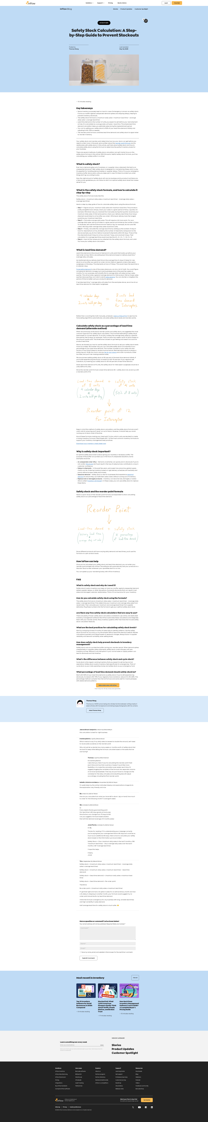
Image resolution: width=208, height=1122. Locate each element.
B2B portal (78, 1074)
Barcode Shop (140, 1088)
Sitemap (57, 1107)
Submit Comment (88, 958)
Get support (119, 1074)
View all (135, 977)
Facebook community (142, 1085)
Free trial (177, 3)
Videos (138, 1082)
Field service (78, 1085)
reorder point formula (123, 143)
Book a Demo (122, 3)
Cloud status (119, 1085)
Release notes (120, 1088)
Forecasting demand (83, 269)
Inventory (104, 23)
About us (98, 1071)
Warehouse (78, 1077)
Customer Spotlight (141, 9)
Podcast (138, 1080)
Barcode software (80, 1071)
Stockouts (89, 464)
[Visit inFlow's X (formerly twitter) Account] (133, 1107)
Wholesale (78, 1080)
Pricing (110, 3)
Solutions (89, 3)
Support (100, 3)
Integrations (58, 1082)
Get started (147, 1100)
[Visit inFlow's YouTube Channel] (139, 1107)
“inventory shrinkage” (94, 481)
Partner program (100, 1074)
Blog (137, 1074)
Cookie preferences (75, 1107)
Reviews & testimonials (101, 1080)
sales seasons (110, 277)
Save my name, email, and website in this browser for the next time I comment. (107, 952)
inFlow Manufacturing (61, 1074)
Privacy (65, 1107)
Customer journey (121, 1080)
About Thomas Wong (95, 710)
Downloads (139, 1071)
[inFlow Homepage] (30, 4)
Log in (166, 3)
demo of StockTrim (120, 316)
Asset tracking (79, 1082)
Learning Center (120, 1071)
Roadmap (118, 1082)
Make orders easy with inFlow (108, 685)
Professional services (121, 1077)
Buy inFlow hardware (61, 1085)
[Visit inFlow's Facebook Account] (146, 1107)
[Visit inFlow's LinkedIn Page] (152, 1107)
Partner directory (100, 1077)
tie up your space (110, 352)
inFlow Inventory (60, 1071)
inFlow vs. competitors (101, 1082)
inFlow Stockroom (60, 1077)
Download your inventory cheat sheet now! (91, 443)
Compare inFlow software (62, 1088)
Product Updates (126, 9)
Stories (115, 9)
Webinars (138, 1077)
